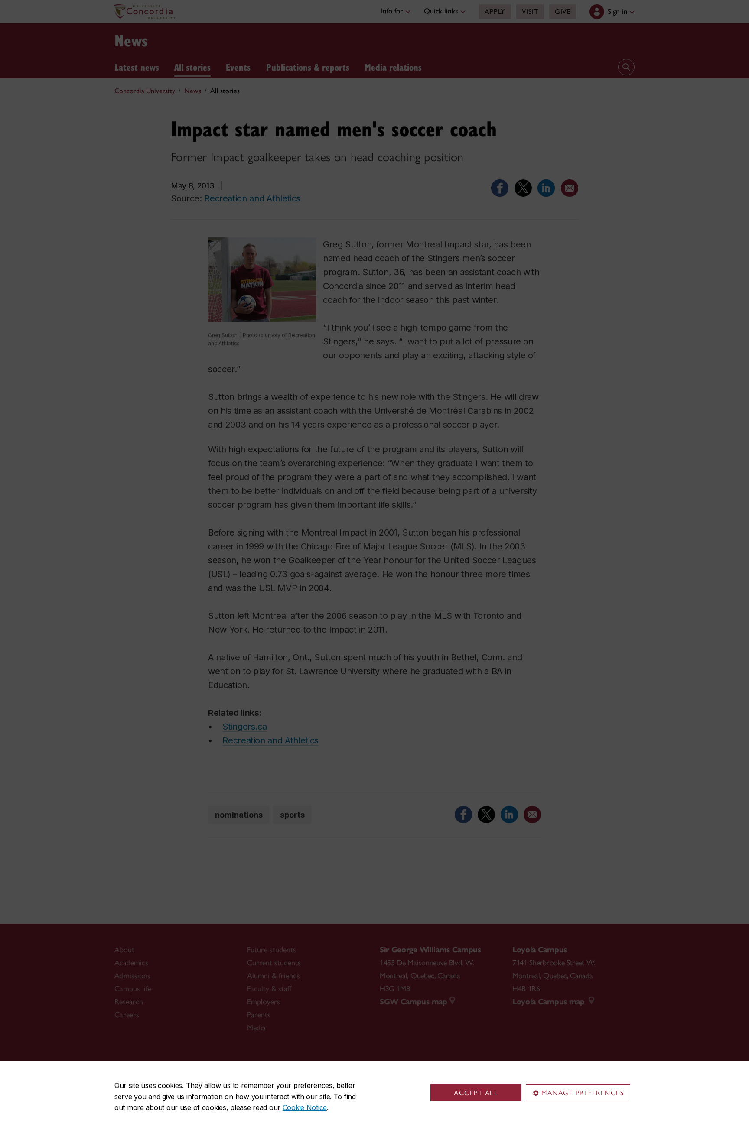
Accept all (476, 1093)
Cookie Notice (305, 1107)
